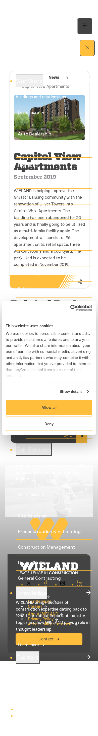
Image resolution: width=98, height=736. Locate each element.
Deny (49, 424)
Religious (27, 289)
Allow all (49, 407)
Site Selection (32, 516)
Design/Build (31, 562)
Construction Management (46, 547)
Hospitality (29, 180)
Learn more (28, 112)
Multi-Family (31, 227)
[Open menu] (84, 26)
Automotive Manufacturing (46, 149)
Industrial (28, 196)
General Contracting (39, 578)
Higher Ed (28, 165)
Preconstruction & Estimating (49, 531)
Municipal (28, 242)
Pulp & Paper (31, 273)
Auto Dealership (34, 134)
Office (24, 258)
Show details (71, 391)
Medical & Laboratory (40, 211)
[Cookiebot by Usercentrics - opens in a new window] (70, 308)
